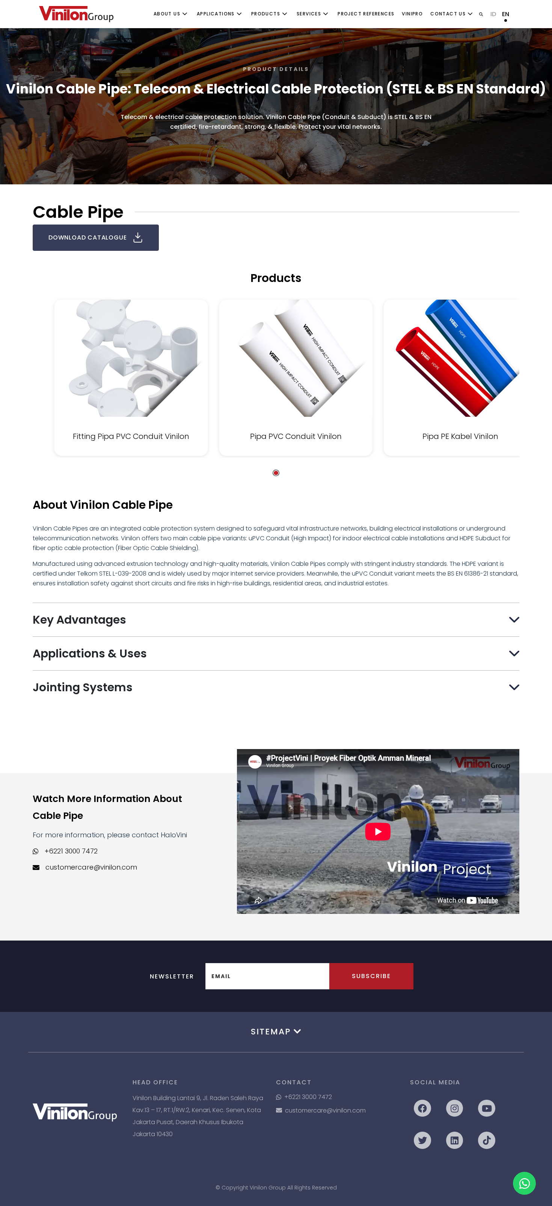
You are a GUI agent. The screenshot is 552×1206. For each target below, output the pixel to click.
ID (493, 14)
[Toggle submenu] (184, 14)
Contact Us (448, 14)
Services (309, 14)
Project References (366, 14)
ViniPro (412, 14)
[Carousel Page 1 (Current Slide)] (276, 473)
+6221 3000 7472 (71, 851)
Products (265, 14)
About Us (167, 14)
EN (505, 14)
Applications (216, 14)
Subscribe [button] (371, 976)
